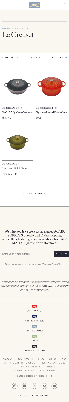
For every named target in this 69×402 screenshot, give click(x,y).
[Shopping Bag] (65, 5)
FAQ (41, 359)
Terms (45, 264)
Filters (58, 57)
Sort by (8, 57)
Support (26, 359)
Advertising (25, 371)
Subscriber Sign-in (34, 376)
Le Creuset (10, 108)
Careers (47, 371)
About (8, 359)
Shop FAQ (57, 359)
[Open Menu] (4, 5)
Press (50, 367)
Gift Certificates (20, 363)
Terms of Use (52, 363)
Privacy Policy (57, 264)
